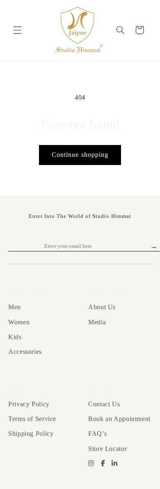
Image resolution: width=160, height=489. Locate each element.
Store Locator (107, 448)
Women (19, 322)
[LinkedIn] (115, 463)
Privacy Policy (29, 404)
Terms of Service (32, 418)
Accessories (25, 351)
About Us (102, 306)
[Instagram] (91, 463)
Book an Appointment (119, 418)
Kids (15, 336)
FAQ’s (97, 433)
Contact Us (104, 404)
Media (97, 322)
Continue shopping (80, 154)
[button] (17, 29)
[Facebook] (103, 463)
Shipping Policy (30, 433)
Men (14, 306)
